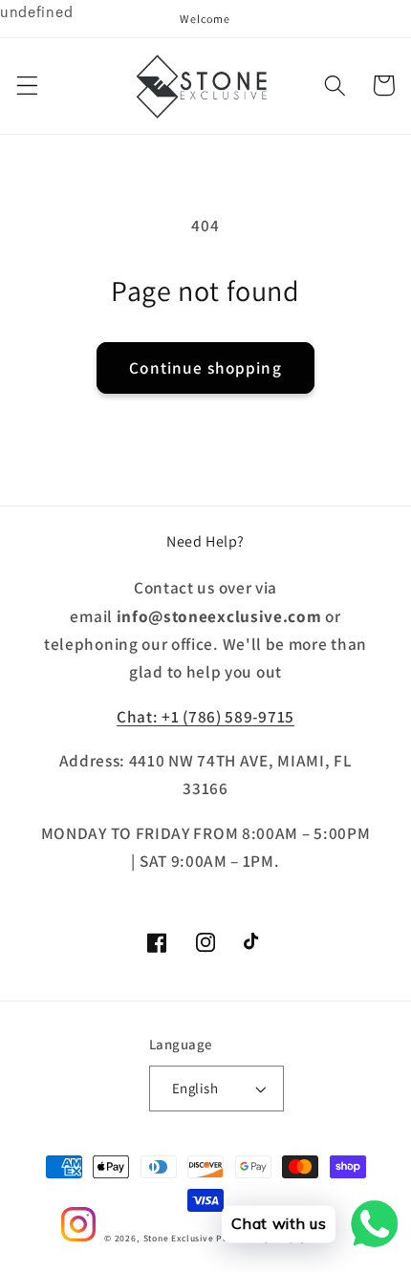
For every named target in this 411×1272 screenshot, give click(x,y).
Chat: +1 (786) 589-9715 (205, 716)
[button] (27, 85)
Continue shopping (205, 367)
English (195, 1088)
